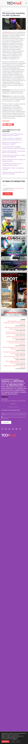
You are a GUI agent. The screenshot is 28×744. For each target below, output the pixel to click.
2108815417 (13, 404)
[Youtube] (16, 429)
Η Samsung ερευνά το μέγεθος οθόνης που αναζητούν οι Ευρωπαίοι (13, 173)
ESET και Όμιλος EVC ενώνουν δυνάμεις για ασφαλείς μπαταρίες (14, 357)
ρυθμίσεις (14, 738)
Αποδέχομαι (5, 741)
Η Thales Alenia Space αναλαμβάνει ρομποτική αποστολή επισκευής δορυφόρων (16, 342)
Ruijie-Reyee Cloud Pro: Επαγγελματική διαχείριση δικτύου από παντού (15, 328)
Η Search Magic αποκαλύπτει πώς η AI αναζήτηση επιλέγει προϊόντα (15, 362)
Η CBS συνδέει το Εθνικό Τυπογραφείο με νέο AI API (14, 366)
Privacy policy (10, 190)
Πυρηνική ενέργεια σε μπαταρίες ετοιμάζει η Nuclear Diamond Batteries (14, 352)
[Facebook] (2, 429)
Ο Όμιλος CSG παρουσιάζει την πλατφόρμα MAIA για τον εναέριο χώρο (14, 348)
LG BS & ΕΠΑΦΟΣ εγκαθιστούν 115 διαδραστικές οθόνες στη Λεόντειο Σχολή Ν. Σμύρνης (14, 322)
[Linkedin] (6, 429)
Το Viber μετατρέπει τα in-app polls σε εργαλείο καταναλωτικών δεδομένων (15, 332)
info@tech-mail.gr (12, 407)
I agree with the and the (13, 189)
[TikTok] (9, 429)
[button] (26, 3)
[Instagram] (13, 429)
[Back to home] (14, 3)
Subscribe (7, 194)
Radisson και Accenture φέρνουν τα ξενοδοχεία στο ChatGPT (16, 337)
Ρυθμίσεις (13, 741)
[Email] (20, 429)
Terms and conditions (18, 188)
